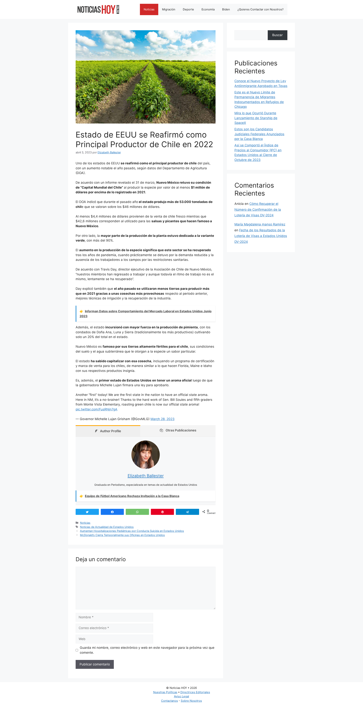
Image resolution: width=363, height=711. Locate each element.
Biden (226, 9)
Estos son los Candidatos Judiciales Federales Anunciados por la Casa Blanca (259, 134)
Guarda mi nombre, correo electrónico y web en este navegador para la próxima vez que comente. (147, 650)
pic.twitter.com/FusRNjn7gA (96, 409)
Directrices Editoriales (195, 692)
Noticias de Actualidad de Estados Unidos (107, 526)
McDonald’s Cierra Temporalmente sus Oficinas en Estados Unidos (122, 535)
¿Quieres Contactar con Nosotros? (260, 9)
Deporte (188, 9)
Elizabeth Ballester (146, 475)
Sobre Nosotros (191, 700)
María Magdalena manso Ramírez (259, 224)
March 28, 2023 (162, 419)
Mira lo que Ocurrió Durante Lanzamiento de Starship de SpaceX (255, 118)
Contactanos (169, 700)
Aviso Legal (181, 696)
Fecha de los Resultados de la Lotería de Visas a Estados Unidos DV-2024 (260, 236)
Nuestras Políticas (165, 692)
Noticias (149, 9)
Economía (208, 9)
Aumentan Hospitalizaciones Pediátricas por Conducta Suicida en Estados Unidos (132, 530)
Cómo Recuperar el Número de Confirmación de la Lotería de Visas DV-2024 (257, 209)
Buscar (277, 35)
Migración (168, 9)
